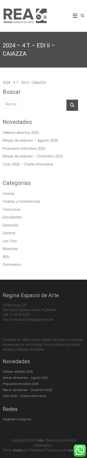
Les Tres (10, 241)
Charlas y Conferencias (21, 201)
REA (6, 257)
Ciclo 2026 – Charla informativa (28, 164)
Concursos (12, 209)
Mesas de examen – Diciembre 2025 (33, 156)
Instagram (23, 419)
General (9, 233)
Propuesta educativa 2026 (24, 148)
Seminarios (12, 264)
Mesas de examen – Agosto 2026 (30, 140)
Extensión (10, 225)
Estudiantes (12, 217)
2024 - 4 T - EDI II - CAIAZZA (24, 82)
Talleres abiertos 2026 (21, 132)
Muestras (10, 249)
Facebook (9, 419)
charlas (8, 193)
